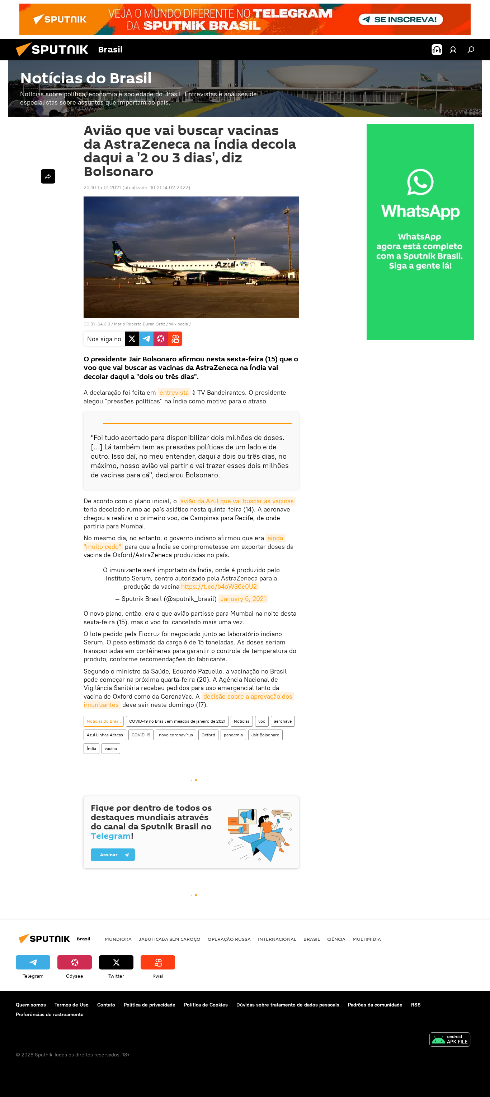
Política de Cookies (206, 1004)
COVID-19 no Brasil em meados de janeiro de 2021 (177, 721)
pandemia (233, 734)
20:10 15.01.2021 (102, 187)
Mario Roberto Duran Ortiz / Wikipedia (151, 324)
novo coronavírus (176, 734)
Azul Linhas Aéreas (105, 734)
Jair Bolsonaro (265, 734)
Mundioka (118, 939)
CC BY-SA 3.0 (97, 324)
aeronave (283, 721)
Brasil (311, 939)
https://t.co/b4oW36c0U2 (219, 586)
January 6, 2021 (243, 598)
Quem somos (31, 1004)
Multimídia (367, 939)
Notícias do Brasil (104, 721)
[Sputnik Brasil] (55, 58)
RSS (416, 1004)
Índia (91, 748)
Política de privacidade (149, 1004)
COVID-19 (141, 734)
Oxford (208, 734)
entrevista (174, 392)
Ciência (336, 939)
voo (261, 721)
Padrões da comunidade (375, 1004)
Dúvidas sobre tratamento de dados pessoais (287, 1004)
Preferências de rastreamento (50, 1014)
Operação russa (229, 939)
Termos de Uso (72, 1004)
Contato (106, 1004)
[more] (48, 176)
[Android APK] (449, 1040)
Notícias (242, 721)
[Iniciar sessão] (453, 49)
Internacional (277, 939)
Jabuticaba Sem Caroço (170, 939)
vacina (111, 748)
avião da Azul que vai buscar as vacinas (237, 501)
